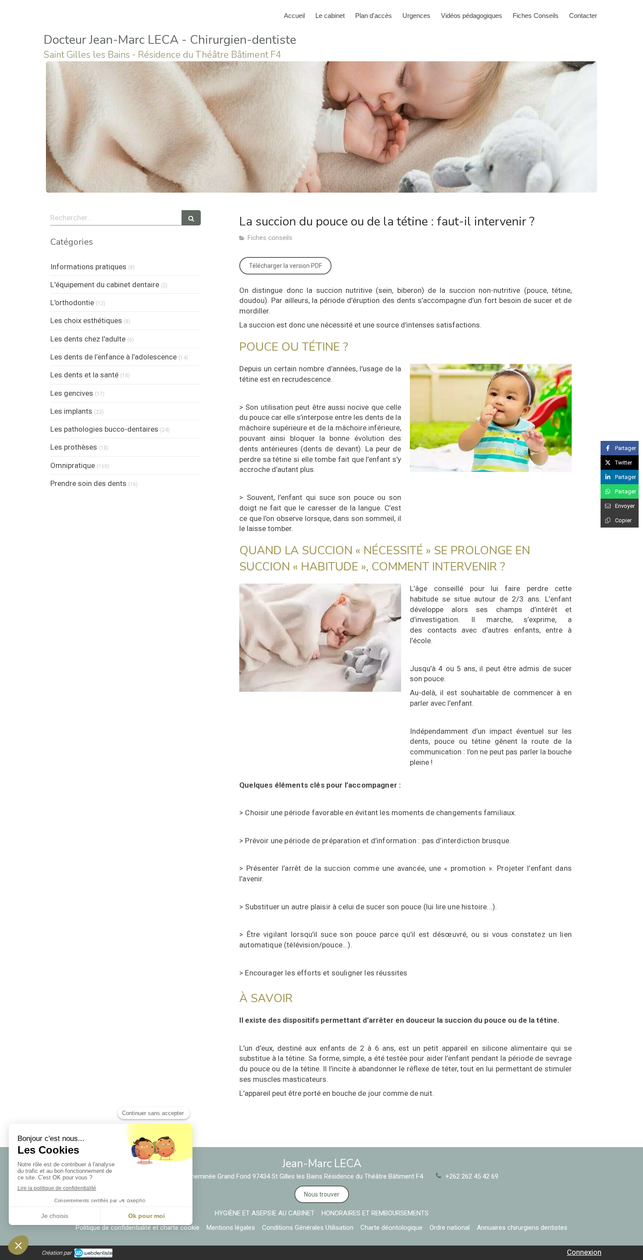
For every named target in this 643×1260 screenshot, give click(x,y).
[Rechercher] (191, 217)
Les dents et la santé (84, 374)
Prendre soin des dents (88, 483)
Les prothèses (73, 447)
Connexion (584, 1252)
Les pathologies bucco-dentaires (104, 429)
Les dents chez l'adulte (88, 338)
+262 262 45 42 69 (471, 1176)
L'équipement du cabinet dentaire (104, 284)
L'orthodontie (72, 302)
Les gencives (71, 393)
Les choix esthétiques (86, 320)
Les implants (71, 411)
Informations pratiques (88, 266)
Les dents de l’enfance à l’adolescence (113, 356)
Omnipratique (72, 465)
